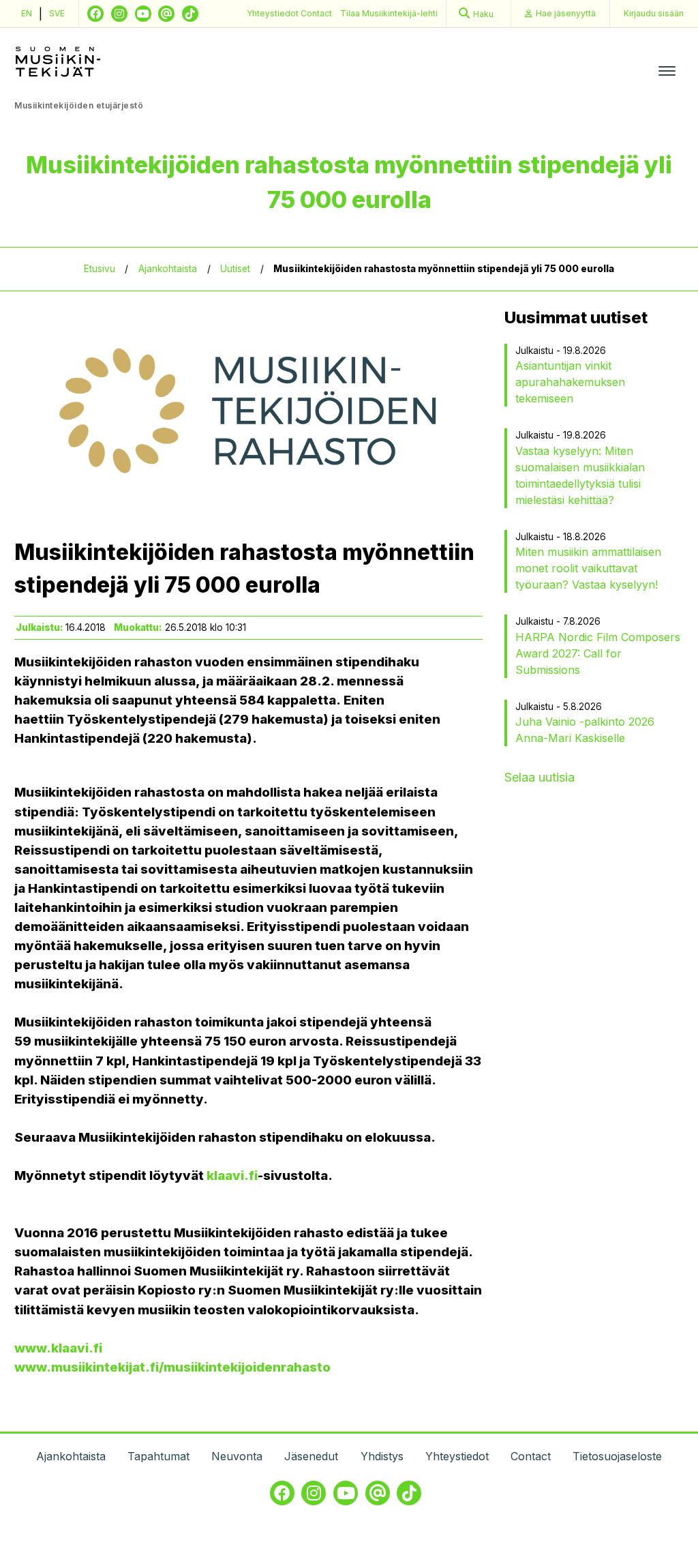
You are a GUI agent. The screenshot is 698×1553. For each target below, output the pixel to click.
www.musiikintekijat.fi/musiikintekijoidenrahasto (172, 1367)
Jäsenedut (311, 1456)
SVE (57, 13)
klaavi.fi (232, 1175)
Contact (316, 13)
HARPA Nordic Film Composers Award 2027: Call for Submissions (597, 653)
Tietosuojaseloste (617, 1456)
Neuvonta (236, 1456)
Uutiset (235, 268)
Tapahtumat (158, 1456)
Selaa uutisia (539, 777)
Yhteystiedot (274, 13)
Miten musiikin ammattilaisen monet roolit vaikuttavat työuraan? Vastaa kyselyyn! (588, 568)
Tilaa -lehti (389, 13)
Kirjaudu (654, 13)
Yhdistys (382, 1456)
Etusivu (99, 268)
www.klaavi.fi (58, 1348)
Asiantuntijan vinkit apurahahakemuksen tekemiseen (570, 382)
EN (26, 13)
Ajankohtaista (167, 268)
